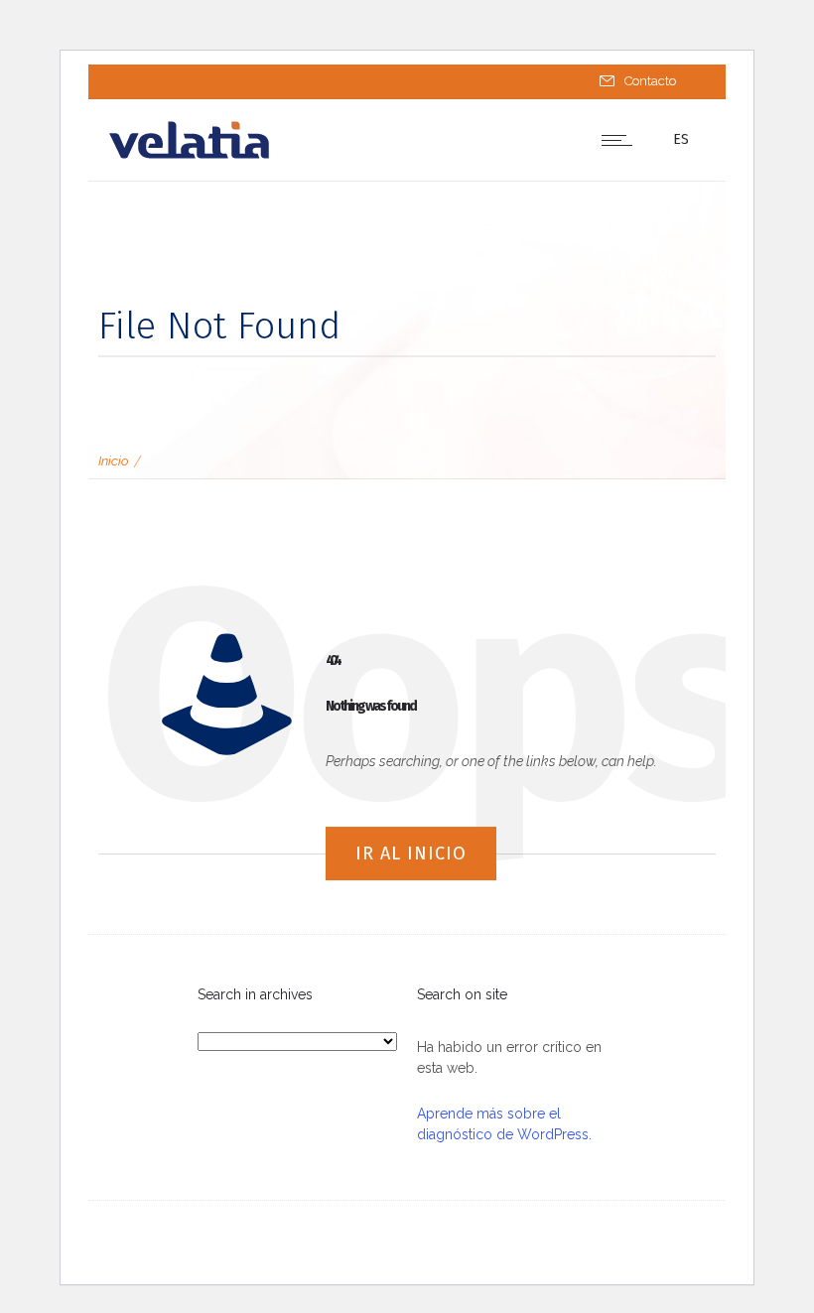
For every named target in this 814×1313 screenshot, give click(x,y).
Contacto (650, 80)
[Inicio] (189, 156)
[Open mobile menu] (621, 140)
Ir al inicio (411, 853)
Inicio (113, 461)
